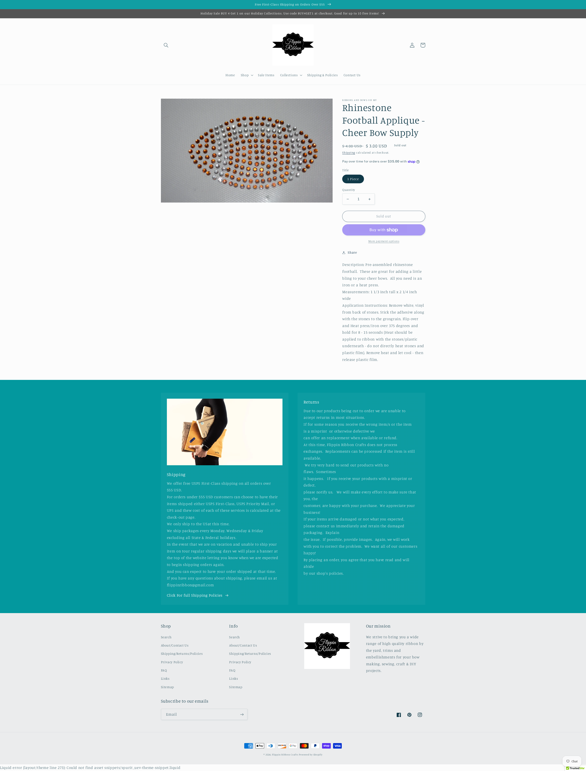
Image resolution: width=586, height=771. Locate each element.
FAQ (164, 670)
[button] (166, 45)
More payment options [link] (383, 241)
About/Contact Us (175, 645)
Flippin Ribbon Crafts (285, 754)
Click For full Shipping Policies (194, 595)
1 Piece (353, 179)
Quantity (348, 190)
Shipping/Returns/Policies (182, 653)
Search (166, 637)
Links (165, 678)
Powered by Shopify (310, 754)
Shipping (348, 152)
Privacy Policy (172, 662)
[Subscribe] (241, 714)
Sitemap (167, 687)
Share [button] (352, 252)
